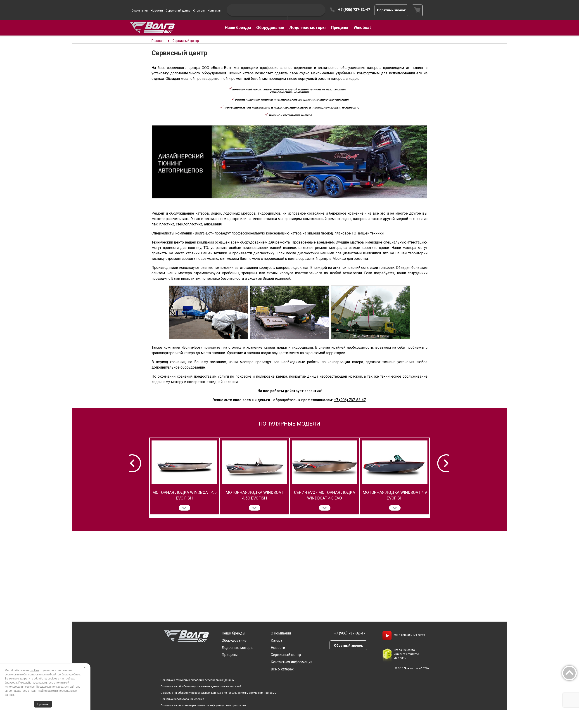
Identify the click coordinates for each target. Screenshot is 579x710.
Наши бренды (238, 27)
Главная (158, 41)
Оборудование (270, 27)
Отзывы (199, 10)
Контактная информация (291, 662)
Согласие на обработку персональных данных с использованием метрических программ (219, 692)
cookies (34, 670)
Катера (276, 640)
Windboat (362, 27)
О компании (140, 10)
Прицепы (339, 27)
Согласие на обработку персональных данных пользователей (201, 686)
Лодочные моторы (307, 27)
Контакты (214, 10)
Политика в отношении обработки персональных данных (197, 680)
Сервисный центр (178, 10)
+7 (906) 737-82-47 (354, 9)
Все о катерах (282, 669)
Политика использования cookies (182, 699)
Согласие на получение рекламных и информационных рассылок (203, 705)
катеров (338, 78)
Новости (157, 10)
